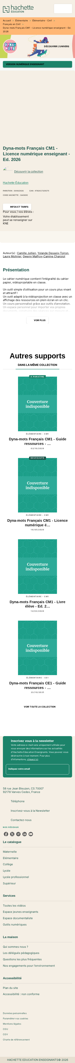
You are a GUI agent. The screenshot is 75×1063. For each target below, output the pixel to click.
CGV (5, 1034)
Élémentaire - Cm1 (42, 20)
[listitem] (6, 834)
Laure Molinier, (12, 256)
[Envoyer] (64, 769)
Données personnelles (15, 1013)
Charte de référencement (16, 1039)
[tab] (38, 365)
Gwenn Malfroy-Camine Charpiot (44, 256)
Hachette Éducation (15, 182)
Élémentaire (21, 20)
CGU (5, 1029)
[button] (54, 46)
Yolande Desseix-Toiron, (53, 253)
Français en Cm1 (12, 24)
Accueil (7, 20)
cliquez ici (32, 759)
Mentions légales (12, 1023)
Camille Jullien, (27, 253)
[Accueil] (18, 8)
